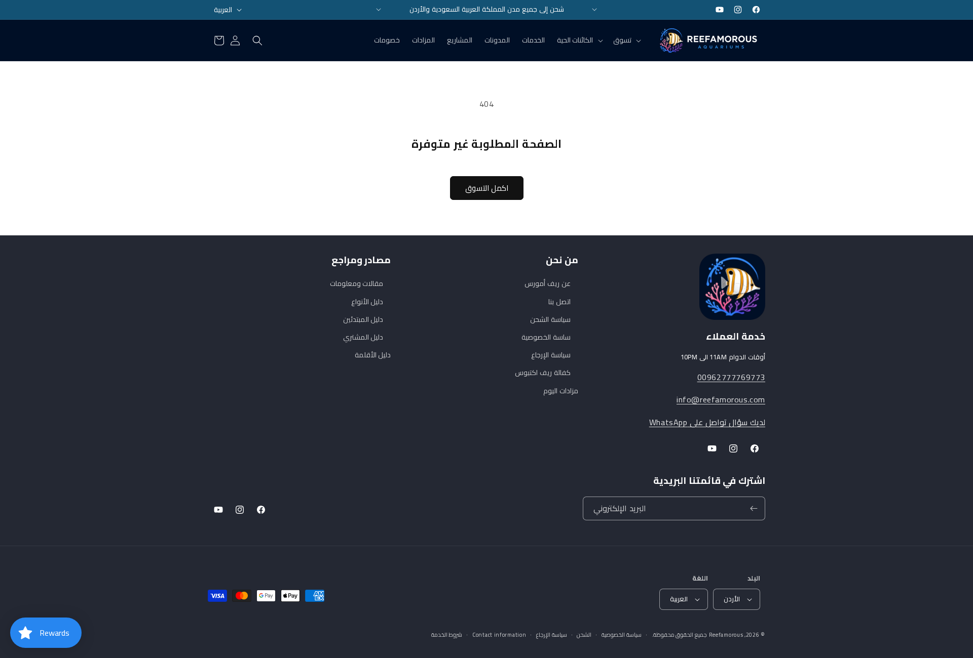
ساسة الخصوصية (546, 337)
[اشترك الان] (753, 508)
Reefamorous (726, 635)
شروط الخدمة (447, 635)
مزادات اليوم (560, 390)
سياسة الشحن (550, 319)
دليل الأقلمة (373, 354)
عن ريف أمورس (547, 283)
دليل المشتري (363, 337)
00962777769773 (731, 377)
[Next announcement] (594, 9)
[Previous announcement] (378, 9)
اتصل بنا (559, 301)
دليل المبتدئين (363, 319)
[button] (626, 40)
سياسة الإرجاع (551, 354)
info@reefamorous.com (721, 399)
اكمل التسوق (486, 188)
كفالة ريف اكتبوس (542, 372)
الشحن (584, 635)
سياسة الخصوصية (622, 635)
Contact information (499, 635)
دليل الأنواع (367, 301)
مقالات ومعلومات (357, 283)
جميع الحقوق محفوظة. (679, 635)
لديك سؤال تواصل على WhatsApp (707, 422)
